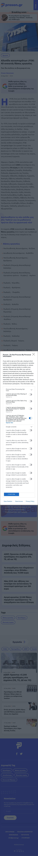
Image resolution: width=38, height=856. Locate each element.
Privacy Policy (30, 501)
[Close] (34, 355)
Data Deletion (8, 501)
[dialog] (19, 428)
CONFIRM (11, 494)
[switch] (30, 394)
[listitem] (19, 390)
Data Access (19, 501)
